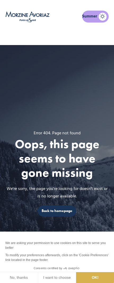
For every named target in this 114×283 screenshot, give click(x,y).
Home (29, 36)
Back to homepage (57, 211)
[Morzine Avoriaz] (28, 17)
